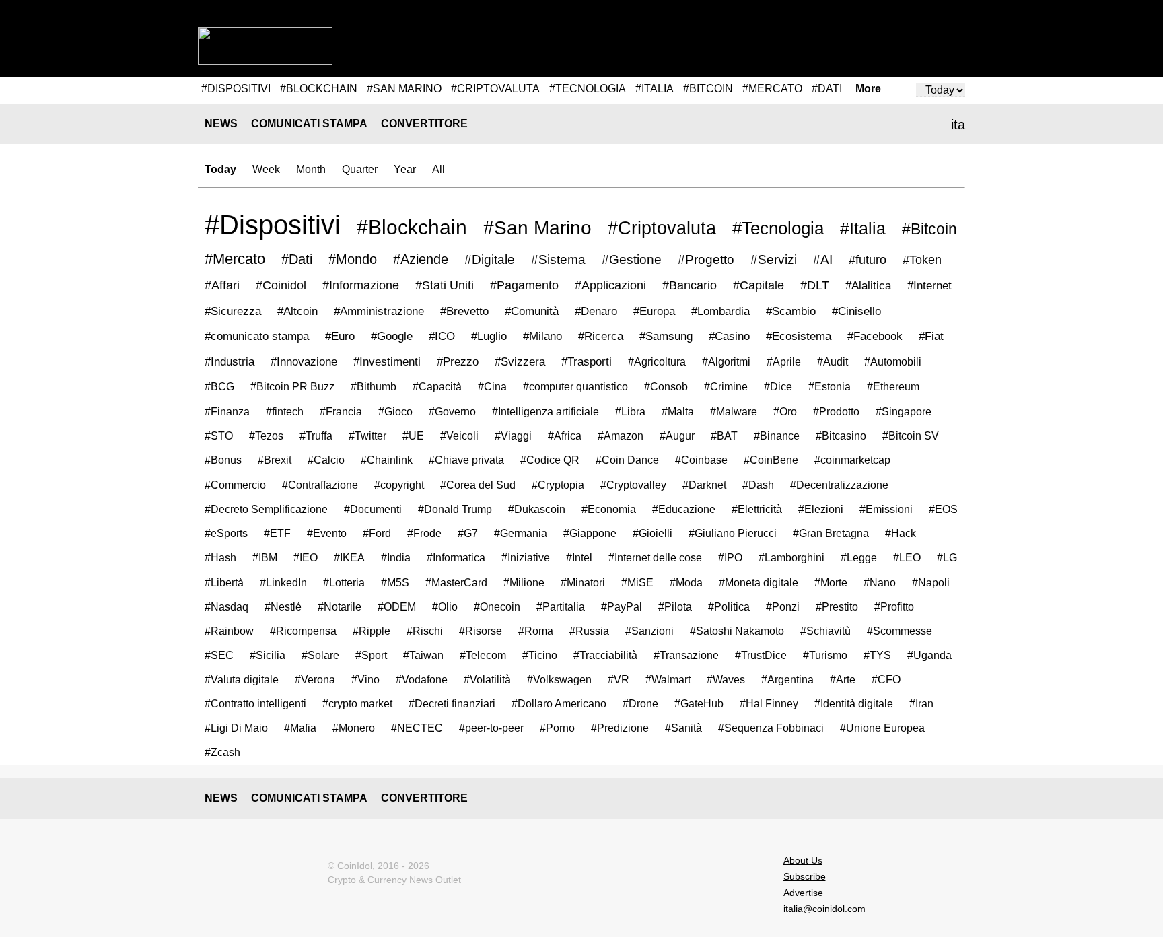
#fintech (285, 411)
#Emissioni (886, 509)
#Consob (666, 386)
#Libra (630, 411)
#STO (219, 435)
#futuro (867, 260)
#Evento (327, 533)
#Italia (863, 228)
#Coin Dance (627, 460)
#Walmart (668, 679)
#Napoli (931, 582)
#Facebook (875, 336)
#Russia (589, 631)
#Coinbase (701, 460)
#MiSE (637, 582)
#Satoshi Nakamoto (737, 631)
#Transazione (686, 655)
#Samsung (666, 336)
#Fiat (931, 336)
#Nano (880, 582)
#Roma (535, 631)
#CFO (886, 679)
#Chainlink (387, 460)
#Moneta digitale (758, 582)
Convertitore (424, 123)
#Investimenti (387, 361)
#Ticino (539, 655)
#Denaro (596, 311)
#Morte (830, 582)
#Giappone (589, 533)
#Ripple (371, 631)
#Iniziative (525, 557)
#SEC (219, 655)
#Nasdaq (226, 606)
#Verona (315, 679)
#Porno (557, 728)
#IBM (264, 557)
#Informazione (360, 285)
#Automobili (892, 361)
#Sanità (683, 728)
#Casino (729, 336)
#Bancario (689, 285)
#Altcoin (297, 311)
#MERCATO (772, 88)
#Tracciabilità (605, 655)
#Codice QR (549, 460)
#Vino (365, 679)
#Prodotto (836, 411)
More (868, 88)
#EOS (943, 509)
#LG (947, 557)
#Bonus (223, 460)
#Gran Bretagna (831, 533)
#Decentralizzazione (839, 485)
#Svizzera (520, 361)
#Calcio (326, 460)
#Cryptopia (558, 485)
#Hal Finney (769, 703)
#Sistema (558, 259)
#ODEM (397, 606)
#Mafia (300, 728)
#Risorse (480, 631)
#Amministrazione (379, 311)
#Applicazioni (610, 285)
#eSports (226, 533)
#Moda (686, 582)
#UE (413, 435)
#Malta (678, 411)
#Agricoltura (657, 361)
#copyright (399, 485)
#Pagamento (524, 285)
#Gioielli (652, 533)
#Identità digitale (853, 703)
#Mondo (352, 259)
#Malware (733, 411)
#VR (618, 679)
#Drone (640, 703)
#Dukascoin (536, 509)
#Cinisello (856, 311)
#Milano (542, 336)
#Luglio (489, 336)
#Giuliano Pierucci (733, 533)
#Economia (609, 509)
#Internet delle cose (655, 557)
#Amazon (620, 435)
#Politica (729, 606)
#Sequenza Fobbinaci (771, 728)
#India (396, 557)
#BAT (724, 435)
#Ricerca (600, 336)
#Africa (565, 435)
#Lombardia (720, 311)
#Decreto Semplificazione (266, 509)
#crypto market (357, 703)
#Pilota (675, 606)
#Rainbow (229, 631)
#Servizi (773, 259)
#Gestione (632, 259)
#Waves (726, 679)
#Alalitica (868, 285)
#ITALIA (654, 88)
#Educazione (683, 509)
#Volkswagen (559, 679)
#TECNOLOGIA (587, 88)
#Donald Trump (455, 509)
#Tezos (266, 435)
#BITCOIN (708, 88)
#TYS (877, 655)
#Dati (296, 259)
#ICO (442, 336)
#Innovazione (304, 361)
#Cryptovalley (633, 485)
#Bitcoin (929, 229)
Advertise (803, 892)
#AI (823, 259)
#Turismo (825, 655)
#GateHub (699, 703)
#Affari (222, 285)
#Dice (778, 386)
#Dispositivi (273, 225)
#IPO (730, 557)
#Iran (921, 703)
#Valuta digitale (242, 679)
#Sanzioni (649, 631)
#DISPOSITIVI (236, 88)
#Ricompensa (303, 631)
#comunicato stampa (257, 336)
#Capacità (437, 386)
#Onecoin (497, 606)
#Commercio (235, 485)
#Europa (654, 311)
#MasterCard (456, 582)
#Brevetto (464, 311)
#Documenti (373, 509)
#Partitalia (560, 606)
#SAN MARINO (404, 88)
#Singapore (903, 411)
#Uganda (929, 655)
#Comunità (532, 311)
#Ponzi (783, 606)
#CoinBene (771, 460)
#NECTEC (417, 728)
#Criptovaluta (662, 228)
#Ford (377, 533)
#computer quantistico (575, 386)
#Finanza (227, 411)
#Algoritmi (726, 361)
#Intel (579, 557)
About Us (802, 860)
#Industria (229, 361)
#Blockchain (412, 227)
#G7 (468, 533)
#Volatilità (487, 679)
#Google (392, 336)
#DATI (827, 88)
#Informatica (456, 557)
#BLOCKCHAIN (318, 88)
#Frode (424, 533)
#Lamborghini (791, 557)
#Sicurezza (233, 311)
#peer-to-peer (491, 728)
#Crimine (726, 386)
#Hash (220, 557)
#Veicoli (459, 435)
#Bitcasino (841, 435)
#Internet (929, 285)
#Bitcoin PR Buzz (292, 386)
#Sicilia (267, 655)
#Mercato (235, 258)
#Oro (785, 411)
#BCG (219, 386)
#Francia (341, 411)
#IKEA (349, 557)
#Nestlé (283, 606)
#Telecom (483, 655)
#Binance (777, 435)
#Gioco (395, 411)
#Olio (445, 606)
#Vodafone (422, 679)
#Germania (520, 533)
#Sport (371, 655)
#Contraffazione (320, 485)
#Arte (842, 679)
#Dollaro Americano (559, 703)
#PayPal (621, 606)
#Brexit (274, 460)
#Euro (340, 336)
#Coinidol (281, 285)
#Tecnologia (778, 228)
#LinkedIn (283, 582)
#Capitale (758, 285)
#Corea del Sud (478, 485)
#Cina (492, 386)
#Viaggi (513, 435)
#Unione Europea (882, 728)
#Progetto (706, 259)
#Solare (320, 655)
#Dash (758, 485)
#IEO (305, 557)
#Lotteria (344, 582)
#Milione (523, 582)
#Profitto (894, 606)
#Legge (859, 557)
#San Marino (537, 227)
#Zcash (222, 752)
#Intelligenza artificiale (545, 411)
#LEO (907, 557)
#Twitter (367, 435)
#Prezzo (458, 361)
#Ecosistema (798, 336)
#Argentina (787, 679)
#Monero (353, 728)
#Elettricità (757, 509)
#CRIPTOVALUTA (495, 88)
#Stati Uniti (444, 285)
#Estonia (829, 386)
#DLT (814, 285)
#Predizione (620, 728)
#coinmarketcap (852, 460)
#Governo (452, 411)
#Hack (900, 533)
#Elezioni (820, 509)
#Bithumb (373, 386)
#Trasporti (586, 361)
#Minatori (583, 582)
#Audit (832, 361)
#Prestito (837, 606)
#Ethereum (893, 386)
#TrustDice (761, 655)
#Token (922, 260)
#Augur (677, 435)
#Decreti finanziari (452, 703)
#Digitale (489, 259)
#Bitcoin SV (910, 435)
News (221, 123)
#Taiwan (423, 655)
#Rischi (425, 631)
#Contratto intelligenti (255, 703)
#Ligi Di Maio (236, 728)
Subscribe (804, 876)
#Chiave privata (466, 460)
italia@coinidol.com (824, 908)
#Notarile (339, 606)
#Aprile (784, 361)
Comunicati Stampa (309, 123)
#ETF (277, 533)
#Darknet (704, 485)
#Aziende (420, 259)
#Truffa (315, 435)
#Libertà (224, 582)
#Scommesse (899, 631)
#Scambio (791, 311)
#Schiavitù (825, 631)
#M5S (395, 582)
